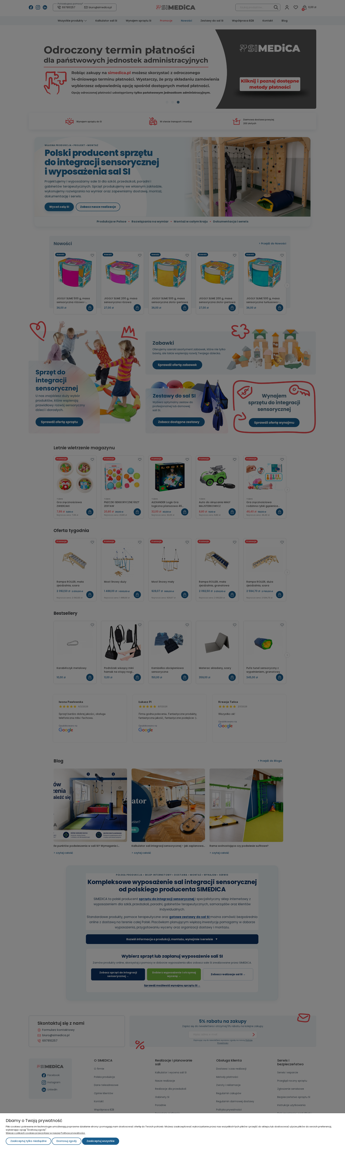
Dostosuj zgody (66, 1141)
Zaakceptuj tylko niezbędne (28, 1141)
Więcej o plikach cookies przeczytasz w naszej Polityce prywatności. (45, 1133)
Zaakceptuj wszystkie (100, 1141)
